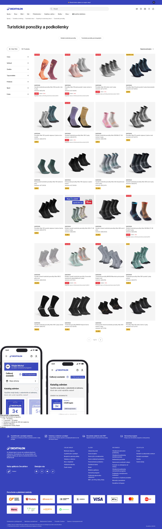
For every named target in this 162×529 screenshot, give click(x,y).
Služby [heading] (90, 447)
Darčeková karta (93, 464)
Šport (8, 88)
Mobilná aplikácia (93, 470)
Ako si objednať (68, 462)
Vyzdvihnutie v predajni (71, 453)
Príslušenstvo (37, 14)
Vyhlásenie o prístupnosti (14, 521)
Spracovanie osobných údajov (121, 462)
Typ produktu (11, 75)
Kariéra (138, 459)
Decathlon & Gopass (118, 483)
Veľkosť (9, 63)
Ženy (15, 14)
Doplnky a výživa (49, 14)
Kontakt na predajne (142, 456)
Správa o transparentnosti (75, 521)
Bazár (90, 467)
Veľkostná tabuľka (69, 464)
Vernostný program (93, 472)
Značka (9, 69)
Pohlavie (9, 82)
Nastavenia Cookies (46, 521)
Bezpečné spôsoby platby (71, 456)
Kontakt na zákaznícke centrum (145, 453)
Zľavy (67, 14)
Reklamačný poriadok (118, 459)
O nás (138, 451)
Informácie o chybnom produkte (121, 477)
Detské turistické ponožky (68, 38)
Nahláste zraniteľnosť (31, 521)
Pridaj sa (2, 427)
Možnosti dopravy (69, 451)
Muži (22, 14)
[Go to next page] (101, 340)
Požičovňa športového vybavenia (94, 476)
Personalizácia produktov (95, 462)
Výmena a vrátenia (69, 459)
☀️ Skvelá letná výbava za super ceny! (79, 2)
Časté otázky (68, 467)
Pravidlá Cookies (60, 521)
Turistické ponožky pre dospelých (91, 38)
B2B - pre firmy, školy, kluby (96, 479)
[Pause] (153, 2)
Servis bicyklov (92, 453)
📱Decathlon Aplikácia (78, 14)
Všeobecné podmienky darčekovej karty (119, 456)
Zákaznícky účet (93, 451)
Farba (8, 94)
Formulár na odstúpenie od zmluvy (120, 465)
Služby (60, 14)
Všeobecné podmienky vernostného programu (119, 470)
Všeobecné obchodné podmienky (118, 451)
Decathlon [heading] (140, 447)
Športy (9, 14)
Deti (28, 14)
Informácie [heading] (116, 447)
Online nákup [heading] (68, 447)
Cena (8, 57)
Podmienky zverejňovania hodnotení (119, 474)
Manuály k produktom (118, 480)
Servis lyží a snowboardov (96, 456)
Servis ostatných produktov (96, 459)
